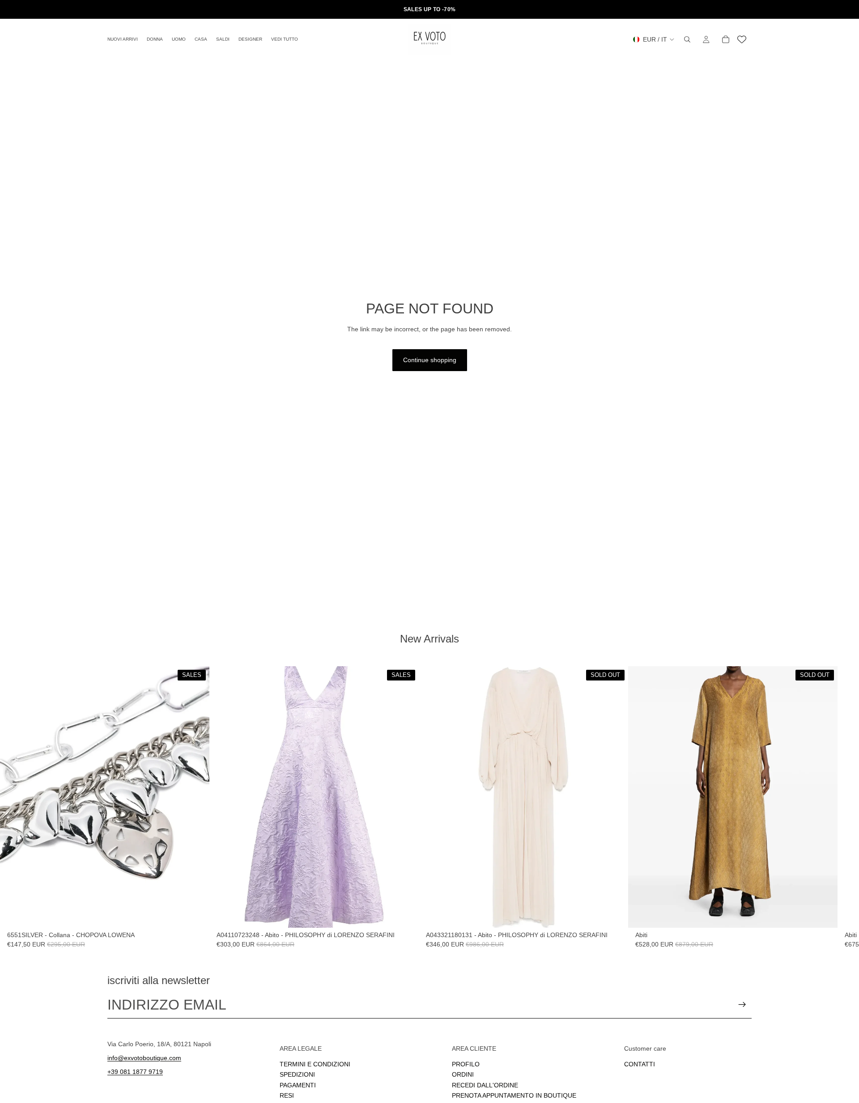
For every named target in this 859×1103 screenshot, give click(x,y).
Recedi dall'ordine (485, 1084)
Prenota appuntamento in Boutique (514, 1095)
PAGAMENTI (298, 1084)
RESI (287, 1095)
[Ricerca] (687, 39)
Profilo (466, 1063)
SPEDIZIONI (297, 1074)
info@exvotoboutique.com (144, 1057)
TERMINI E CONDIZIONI (315, 1063)
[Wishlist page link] (741, 39)
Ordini (463, 1074)
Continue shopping (429, 359)
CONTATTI (639, 1063)
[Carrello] (726, 39)
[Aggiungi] (195, 914)
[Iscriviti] (742, 1004)
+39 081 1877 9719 (135, 1071)
